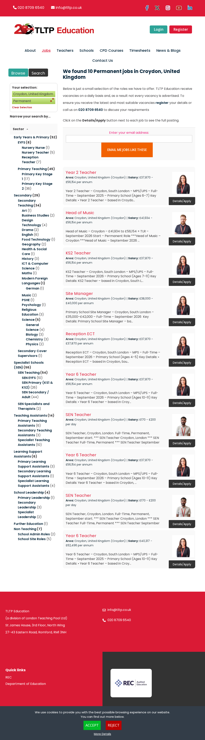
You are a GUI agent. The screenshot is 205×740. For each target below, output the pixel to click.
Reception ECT (80, 334)
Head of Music (80, 213)
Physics (32, 344)
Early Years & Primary (31, 137)
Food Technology (36, 239)
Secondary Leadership (27, 505)
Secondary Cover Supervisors (32, 353)
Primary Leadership (34, 497)
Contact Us (102, 60)
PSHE (26, 300)
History (28, 258)
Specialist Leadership (27, 514)
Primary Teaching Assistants (32, 423)
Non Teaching (25, 529)
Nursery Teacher (35, 152)
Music (26, 295)
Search (38, 73)
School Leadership (29, 492)
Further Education (28, 523)
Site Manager (79, 293)
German (32, 288)
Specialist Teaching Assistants (34, 442)
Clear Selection (22, 107)
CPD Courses (111, 50)
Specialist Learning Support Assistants (33, 483)
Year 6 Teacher (81, 374)
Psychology (31, 305)
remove (53, 98)
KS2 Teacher (78, 253)
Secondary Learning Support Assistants (34, 473)
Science (28, 319)
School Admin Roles (34, 534)
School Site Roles (32, 539)
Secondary (23, 195)
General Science (32, 327)
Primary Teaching (32, 169)
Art (24, 210)
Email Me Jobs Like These (127, 150)
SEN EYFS (29, 378)
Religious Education (30, 312)
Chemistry (34, 339)
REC (8, 677)
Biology (32, 334)
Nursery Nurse (33, 147)
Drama (27, 230)
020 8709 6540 (31, 7)
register (162, 102)
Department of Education (25, 683)
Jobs (46, 50)
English (27, 234)
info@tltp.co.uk (69, 7)
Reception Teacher (30, 159)
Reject (114, 725)
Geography (31, 244)
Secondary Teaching (27, 203)
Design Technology (31, 222)
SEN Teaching (29, 372)
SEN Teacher (78, 414)
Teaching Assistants (30, 415)
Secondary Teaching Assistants (35, 432)
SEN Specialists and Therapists (33, 406)
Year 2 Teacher (81, 172)
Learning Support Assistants (28, 454)
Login (158, 29)
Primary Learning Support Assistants (33, 464)
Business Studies (35, 215)
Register (180, 29)
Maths (27, 273)
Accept (92, 725)
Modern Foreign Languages (35, 280)
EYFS (21, 142)
